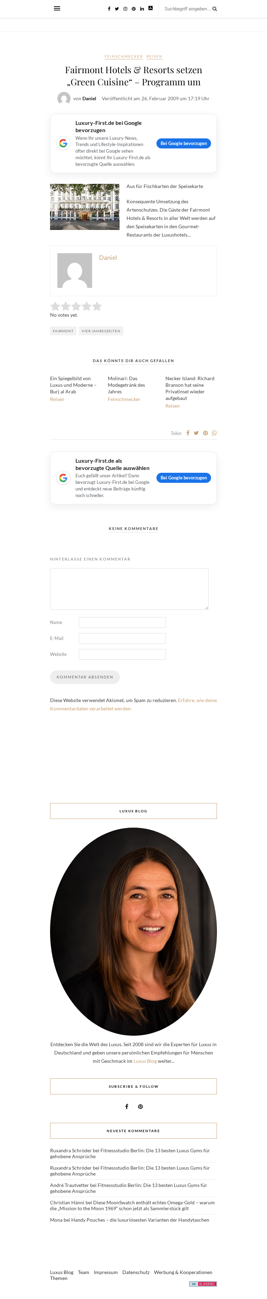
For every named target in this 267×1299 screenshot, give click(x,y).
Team (83, 1272)
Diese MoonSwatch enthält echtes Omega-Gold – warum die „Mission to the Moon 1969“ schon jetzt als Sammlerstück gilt (132, 1205)
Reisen (155, 56)
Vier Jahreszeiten (101, 331)
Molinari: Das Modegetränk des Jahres (126, 384)
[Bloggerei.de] (203, 1285)
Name (56, 622)
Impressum (106, 1272)
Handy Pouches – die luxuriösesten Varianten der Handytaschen (140, 1220)
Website (58, 654)
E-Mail (56, 638)
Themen (58, 1278)
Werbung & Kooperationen (183, 1272)
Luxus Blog (145, 1061)
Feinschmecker (124, 56)
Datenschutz (135, 1272)
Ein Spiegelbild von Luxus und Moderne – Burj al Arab (73, 384)
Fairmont (63, 331)
